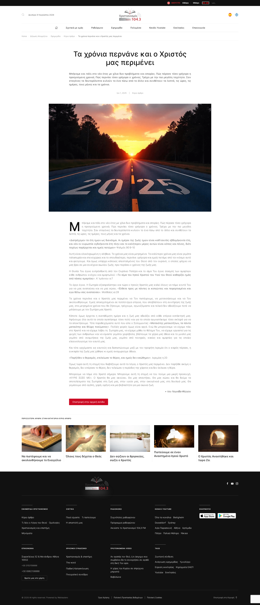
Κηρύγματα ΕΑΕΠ (184, 567)
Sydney (172, 522)
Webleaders (63, 597)
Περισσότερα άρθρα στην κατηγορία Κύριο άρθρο (46, 418)
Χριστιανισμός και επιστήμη (35, 528)
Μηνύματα (27, 533)
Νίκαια (184, 533)
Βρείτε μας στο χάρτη (34, 578)
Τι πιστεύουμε (89, 517)
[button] (23, 14)
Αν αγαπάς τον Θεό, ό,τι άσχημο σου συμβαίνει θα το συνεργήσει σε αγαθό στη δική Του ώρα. (129, 559)
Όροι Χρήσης (103, 597)
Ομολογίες (54, 522)
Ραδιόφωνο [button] (97, 27)
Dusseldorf (160, 522)
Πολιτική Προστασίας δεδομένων (128, 597)
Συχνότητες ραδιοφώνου (122, 517)
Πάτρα (158, 533)
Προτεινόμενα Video (121, 548)
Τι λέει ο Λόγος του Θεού (34, 522)
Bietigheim (178, 517)
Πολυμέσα (135, 27)
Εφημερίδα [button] (116, 27)
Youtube (159, 572)
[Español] (230, 14)
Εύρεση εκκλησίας (164, 567)
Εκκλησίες (178, 27)
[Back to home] (130, 15)
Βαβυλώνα (115, 577)
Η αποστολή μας (74, 522)
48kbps (185, 3)
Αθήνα (177, 528)
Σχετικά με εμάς (74, 27)
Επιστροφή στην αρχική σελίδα (89, 402)
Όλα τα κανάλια (163, 517)
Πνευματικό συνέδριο (77, 574)
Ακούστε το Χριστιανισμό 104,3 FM (128, 528)
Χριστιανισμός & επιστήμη (79, 556)
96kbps (196, 3)
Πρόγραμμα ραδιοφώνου (122, 522)
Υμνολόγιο (185, 562)
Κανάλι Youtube (157, 27)
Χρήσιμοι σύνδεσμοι (76, 548)
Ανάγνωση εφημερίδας (166, 562)
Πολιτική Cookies (154, 597)
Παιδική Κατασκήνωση (77, 568)
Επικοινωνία (198, 27)
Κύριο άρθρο (137, 93)
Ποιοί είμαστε (73, 517)
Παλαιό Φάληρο (171, 533)
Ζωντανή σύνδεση (164, 556)
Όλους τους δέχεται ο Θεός (84, 456)
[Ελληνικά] (236, 14)
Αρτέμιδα (186, 528)
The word (71, 562)
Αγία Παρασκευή (163, 528)
